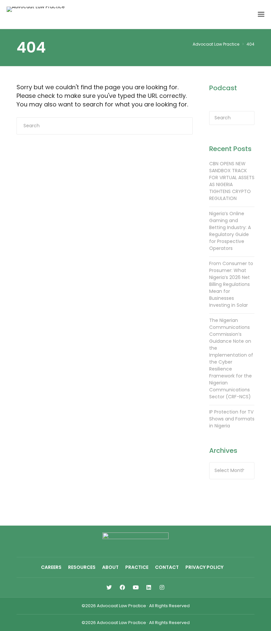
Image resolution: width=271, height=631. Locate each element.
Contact (167, 567)
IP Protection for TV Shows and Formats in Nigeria (231, 419)
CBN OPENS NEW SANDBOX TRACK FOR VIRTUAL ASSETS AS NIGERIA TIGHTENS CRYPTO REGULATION (231, 181)
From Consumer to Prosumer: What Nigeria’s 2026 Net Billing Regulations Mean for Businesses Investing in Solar (231, 284)
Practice (136, 567)
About (110, 567)
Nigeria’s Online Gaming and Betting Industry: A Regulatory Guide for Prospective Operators (230, 231)
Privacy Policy (204, 567)
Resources (82, 567)
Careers (51, 567)
